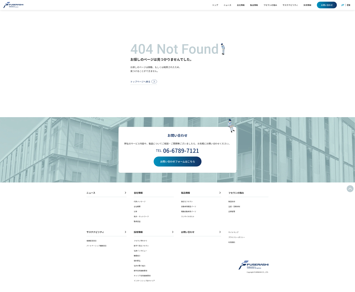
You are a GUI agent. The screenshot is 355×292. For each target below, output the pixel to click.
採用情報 (138, 232)
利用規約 (231, 242)
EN (348, 5)
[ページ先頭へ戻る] (350, 188)
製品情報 (185, 192)
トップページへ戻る (140, 81)
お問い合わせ (187, 232)
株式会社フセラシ (13, 5)
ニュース (91, 192)
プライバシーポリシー (236, 237)
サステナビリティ (95, 232)
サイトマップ (233, 232)
